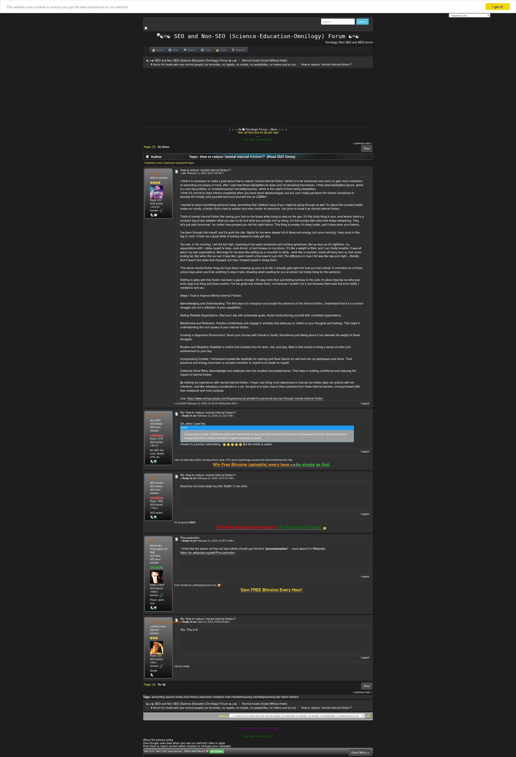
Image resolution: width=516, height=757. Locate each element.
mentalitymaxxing (264, 697)
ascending (158, 697)
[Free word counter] (155, 608)
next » (368, 143)
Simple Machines (175, 752)
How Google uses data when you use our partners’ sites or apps (184, 743)
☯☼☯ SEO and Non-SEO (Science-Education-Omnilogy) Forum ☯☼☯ (191, 60)
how (227, 697)
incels (179, 697)
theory (194, 697)
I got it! (497, 6)
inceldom (218, 697)
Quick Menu (359, 752)
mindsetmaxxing (241, 697)
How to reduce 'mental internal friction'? (326, 64)
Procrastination (190, 538)
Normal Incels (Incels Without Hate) (264, 60)
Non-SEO (157, 415)
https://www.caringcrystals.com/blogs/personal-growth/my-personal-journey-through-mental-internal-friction (255, 398)
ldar (278, 697)
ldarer (285, 697)
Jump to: (223, 716)
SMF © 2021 (161, 752)
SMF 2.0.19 (149, 752)
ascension (205, 697)
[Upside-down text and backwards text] (155, 461)
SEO (153, 477)
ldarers (294, 697)
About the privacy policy (158, 740)
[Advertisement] (258, 97)
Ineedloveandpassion (165, 621)
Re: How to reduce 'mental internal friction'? (208, 412)
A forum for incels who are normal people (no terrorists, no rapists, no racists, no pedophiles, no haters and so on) (223, 64)
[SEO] (155, 517)
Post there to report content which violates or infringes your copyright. (187, 746)
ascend (170, 697)
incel (186, 697)
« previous (358, 143)
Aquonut (156, 173)
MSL (153, 540)
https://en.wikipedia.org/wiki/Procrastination (207, 553)
